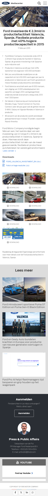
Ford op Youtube (23, 473)
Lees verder (8, 151)
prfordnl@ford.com (27, 452)
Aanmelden (24, 413)
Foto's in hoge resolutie (15, 166)
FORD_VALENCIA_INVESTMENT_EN (21, 162)
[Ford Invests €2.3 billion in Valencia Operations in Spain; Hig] (13, 178)
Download (14, 188)
